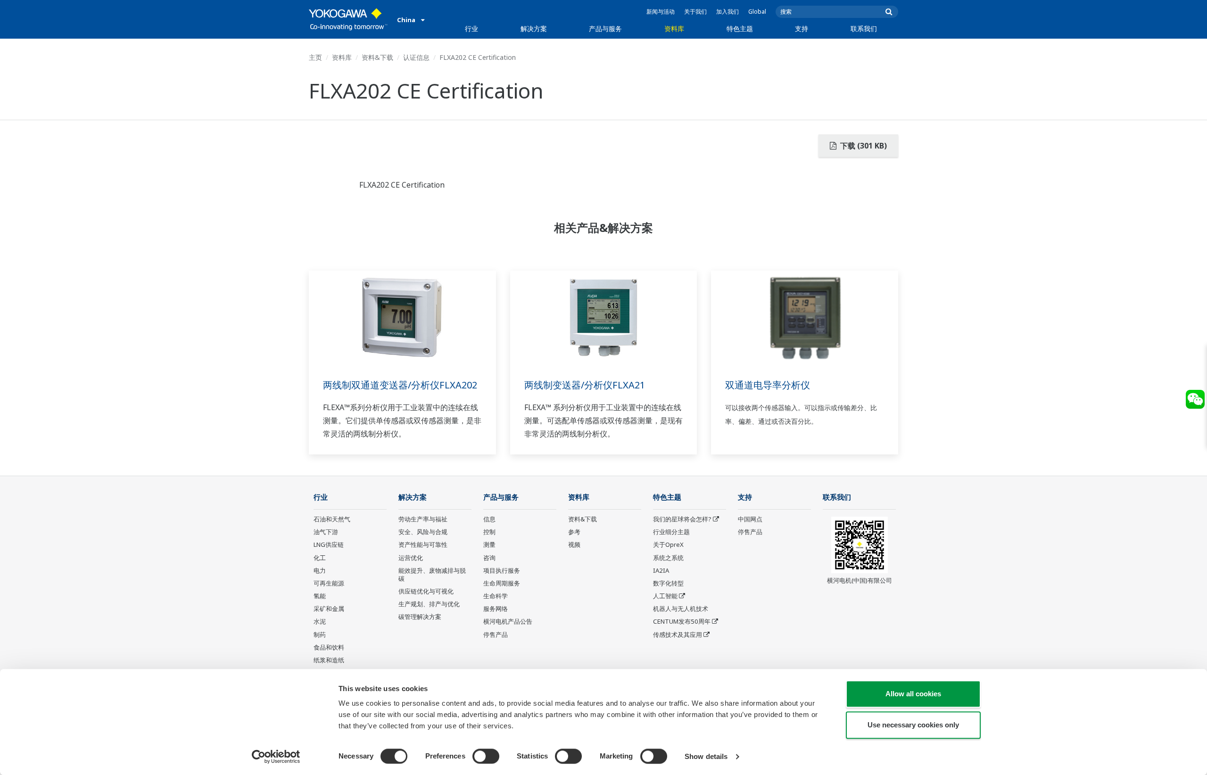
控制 (489, 532)
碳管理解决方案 (419, 616)
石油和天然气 (332, 519)
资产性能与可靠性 (422, 544)
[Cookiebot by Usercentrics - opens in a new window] (276, 757)
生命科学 (495, 596)
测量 (489, 544)
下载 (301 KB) (862, 145)
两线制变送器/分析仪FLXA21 (584, 385)
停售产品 (495, 634)
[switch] (485, 756)
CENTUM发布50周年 (682, 621)
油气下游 (326, 532)
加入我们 (727, 12)
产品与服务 (605, 28)
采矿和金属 (329, 608)
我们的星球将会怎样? (682, 519)
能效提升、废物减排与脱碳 (432, 574)
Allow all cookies (913, 694)
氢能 (320, 596)
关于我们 (695, 12)
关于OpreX (668, 544)
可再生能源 (329, 583)
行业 (471, 28)
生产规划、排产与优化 (429, 604)
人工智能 (665, 596)
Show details (706, 756)
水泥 (320, 621)
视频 (574, 544)
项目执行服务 (501, 570)
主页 (315, 57)
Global (757, 12)
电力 (320, 570)
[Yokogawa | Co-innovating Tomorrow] (348, 19)
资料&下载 (377, 57)
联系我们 (864, 28)
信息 (489, 519)
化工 (320, 557)
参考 (574, 532)
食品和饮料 (329, 647)
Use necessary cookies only (913, 725)
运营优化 (410, 557)
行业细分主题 (671, 532)
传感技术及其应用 (677, 634)
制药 (320, 634)
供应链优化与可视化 (426, 591)
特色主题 (740, 28)
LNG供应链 (329, 544)
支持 (801, 28)
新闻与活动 (660, 12)
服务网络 (495, 608)
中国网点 (750, 519)
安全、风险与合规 (422, 532)
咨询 (489, 557)
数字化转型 (668, 583)
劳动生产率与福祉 (422, 519)
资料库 (674, 28)
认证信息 (416, 57)
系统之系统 (668, 557)
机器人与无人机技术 (680, 608)
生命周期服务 (501, 583)
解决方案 (534, 28)
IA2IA (661, 570)
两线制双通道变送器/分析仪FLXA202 (400, 385)
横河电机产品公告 (507, 621)
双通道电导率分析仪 (767, 385)
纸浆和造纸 (329, 660)
